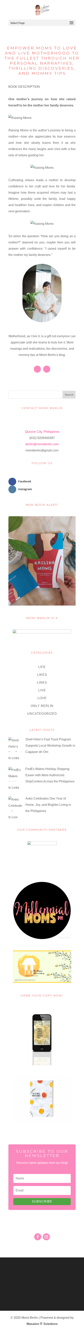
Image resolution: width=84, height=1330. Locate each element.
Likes (42, 674)
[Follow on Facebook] (37, 1236)
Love (42, 698)
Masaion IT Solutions (42, 1324)
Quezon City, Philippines (42, 431)
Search (69, 394)
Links (42, 682)
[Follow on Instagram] (46, 1236)
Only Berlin (42, 706)
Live (42, 690)
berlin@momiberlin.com (42, 444)
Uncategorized (42, 713)
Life (42, 667)
